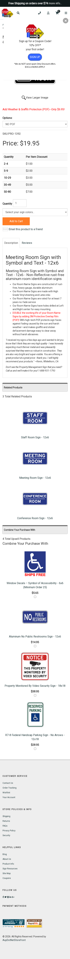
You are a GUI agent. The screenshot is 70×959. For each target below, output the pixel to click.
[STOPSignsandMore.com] (7, 13)
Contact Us (8, 783)
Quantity (7, 203)
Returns (6, 821)
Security (6, 835)
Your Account (9, 797)
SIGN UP (35, 57)
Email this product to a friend (26, 229)
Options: (7, 118)
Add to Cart (16, 221)
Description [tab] (11, 242)
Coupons (7, 878)
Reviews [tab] (27, 242)
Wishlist (6, 792)
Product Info (8, 864)
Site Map (7, 873)
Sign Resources (10, 868)
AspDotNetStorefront (14, 940)
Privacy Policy (9, 830)
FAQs (5, 826)
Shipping (6, 816)
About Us (7, 859)
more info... (55, 3)
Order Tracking (9, 788)
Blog (5, 854)
